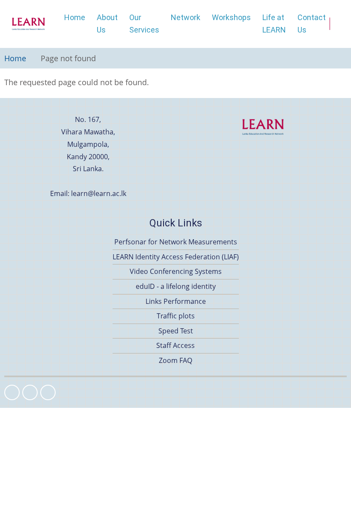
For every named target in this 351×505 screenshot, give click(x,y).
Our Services (144, 23)
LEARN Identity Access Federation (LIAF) (176, 256)
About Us (107, 23)
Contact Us (311, 23)
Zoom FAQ (175, 360)
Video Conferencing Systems (176, 271)
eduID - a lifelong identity (176, 286)
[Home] (28, 24)
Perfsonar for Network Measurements (175, 242)
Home (74, 17)
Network (185, 17)
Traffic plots (176, 316)
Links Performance (176, 301)
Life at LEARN (274, 23)
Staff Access (175, 345)
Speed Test (175, 331)
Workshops (231, 17)
